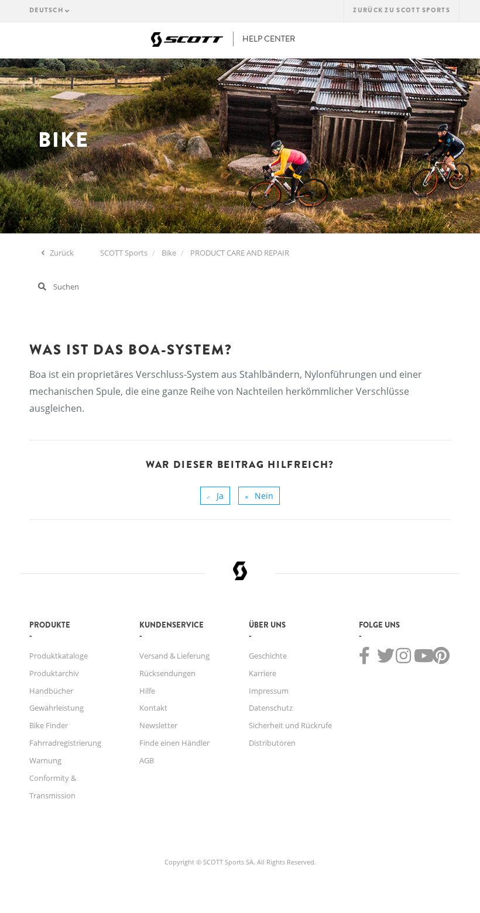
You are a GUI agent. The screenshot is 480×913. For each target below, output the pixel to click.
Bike (169, 252)
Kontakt (153, 707)
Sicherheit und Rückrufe (290, 725)
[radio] (215, 496)
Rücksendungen (167, 673)
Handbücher (51, 690)
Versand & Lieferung (174, 655)
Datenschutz (271, 707)
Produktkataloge (58, 655)
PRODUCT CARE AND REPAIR (239, 252)
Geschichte (268, 655)
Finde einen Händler (174, 743)
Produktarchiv (54, 673)
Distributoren (272, 743)
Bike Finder (48, 725)
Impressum (269, 690)
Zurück (61, 252)
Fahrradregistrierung (65, 743)
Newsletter (158, 725)
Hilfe (147, 690)
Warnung (45, 760)
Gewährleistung (56, 707)
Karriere (262, 673)
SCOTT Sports (124, 252)
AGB (146, 760)
